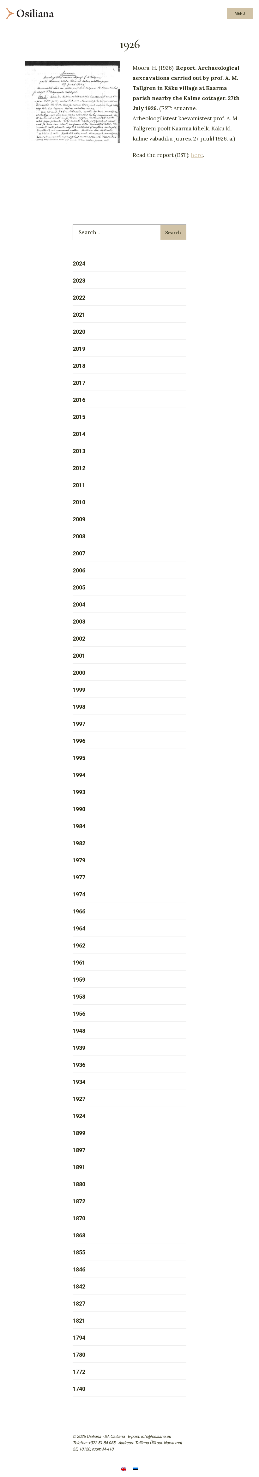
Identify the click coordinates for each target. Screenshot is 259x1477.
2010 (79, 502)
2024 (79, 263)
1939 (79, 1047)
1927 (79, 1099)
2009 (79, 519)
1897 (79, 1150)
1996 (79, 741)
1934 (79, 1082)
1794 (79, 1337)
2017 (79, 383)
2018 (79, 365)
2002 (79, 638)
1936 (79, 1064)
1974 (79, 894)
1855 (79, 1252)
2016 (79, 400)
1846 (79, 1269)
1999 (79, 689)
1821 (79, 1320)
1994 (79, 775)
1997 (79, 724)
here (197, 155)
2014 (79, 434)
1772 (79, 1371)
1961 (79, 962)
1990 (79, 809)
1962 (79, 945)
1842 (79, 1286)
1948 (79, 1030)
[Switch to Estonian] (136, 1469)
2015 (79, 417)
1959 (79, 979)
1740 (79, 1388)
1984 (79, 826)
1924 (79, 1116)
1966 (79, 911)
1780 (79, 1354)
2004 (79, 604)
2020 (79, 331)
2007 (79, 553)
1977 (79, 877)
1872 (79, 1201)
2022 (79, 297)
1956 (79, 1013)
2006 (79, 570)
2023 (79, 280)
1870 (79, 1218)
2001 (79, 655)
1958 (79, 996)
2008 (79, 536)
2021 (79, 314)
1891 (79, 1167)
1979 (79, 860)
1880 (79, 1184)
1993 (79, 792)
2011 (79, 485)
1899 (79, 1133)
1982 (79, 843)
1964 (79, 928)
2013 (79, 451)
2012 (79, 468)
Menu (240, 13)
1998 (79, 706)
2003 (79, 621)
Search (173, 233)
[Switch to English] (123, 1469)
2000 (79, 672)
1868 (79, 1235)
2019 (79, 348)
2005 (79, 587)
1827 (79, 1303)
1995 (79, 758)
